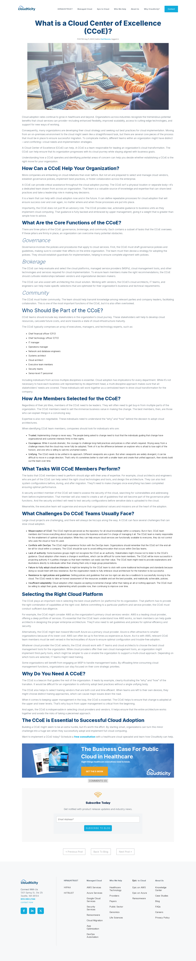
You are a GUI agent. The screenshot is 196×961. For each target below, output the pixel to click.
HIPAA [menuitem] (67, 887)
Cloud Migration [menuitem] (95, 920)
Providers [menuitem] (114, 895)
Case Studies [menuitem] (161, 895)
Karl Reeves (106, 39)
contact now (27, 902)
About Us (135, 9)
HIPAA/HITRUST (65, 9)
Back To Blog (100, 851)
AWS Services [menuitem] (94, 887)
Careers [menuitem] (159, 912)
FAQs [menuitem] (158, 906)
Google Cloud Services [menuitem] (93, 900)
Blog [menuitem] (157, 901)
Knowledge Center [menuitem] (160, 889)
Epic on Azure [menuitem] (139, 893)
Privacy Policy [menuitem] (162, 917)
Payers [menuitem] (113, 901)
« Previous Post (74, 851)
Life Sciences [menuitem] (116, 917)
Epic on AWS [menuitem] (139, 887)
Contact (171, 9)
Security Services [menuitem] (91, 908)
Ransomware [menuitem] (93, 915)
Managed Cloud (84, 9)
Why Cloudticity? (152, 9)
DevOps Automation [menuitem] (92, 935)
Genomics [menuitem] (114, 912)
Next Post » (125, 851)
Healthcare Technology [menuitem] (115, 889)
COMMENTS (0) (98, 780)
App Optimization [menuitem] (93, 927)
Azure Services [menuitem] (94, 893)
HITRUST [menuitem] (69, 893)
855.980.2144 (28, 899)
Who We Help (120, 9)
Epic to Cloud (103, 9)
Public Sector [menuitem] (116, 906)
